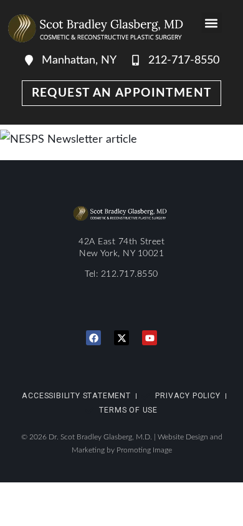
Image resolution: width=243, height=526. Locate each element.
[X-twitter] (121, 337)
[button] (211, 22)
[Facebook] (93, 337)
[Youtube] (149, 337)
